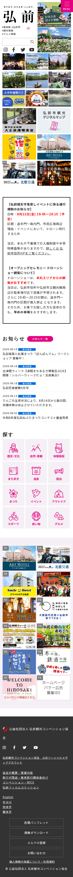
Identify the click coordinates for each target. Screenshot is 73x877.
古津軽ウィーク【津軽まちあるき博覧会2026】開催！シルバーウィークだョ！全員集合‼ (35, 373)
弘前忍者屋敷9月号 (16, 388)
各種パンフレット (36, 822)
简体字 (7, 807)
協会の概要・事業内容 (18, 773)
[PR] (19, 569)
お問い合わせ (36, 853)
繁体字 (7, 812)
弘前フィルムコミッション (21, 787)
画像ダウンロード (36, 832)
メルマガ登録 (36, 843)
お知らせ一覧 (40, 339)
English (8, 797)
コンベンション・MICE (18, 782)
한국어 (7, 802)
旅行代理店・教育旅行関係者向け (25, 777)
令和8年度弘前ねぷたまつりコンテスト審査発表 (35, 417)
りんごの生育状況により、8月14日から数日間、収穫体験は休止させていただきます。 (36, 402)
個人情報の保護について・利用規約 (32, 862)
